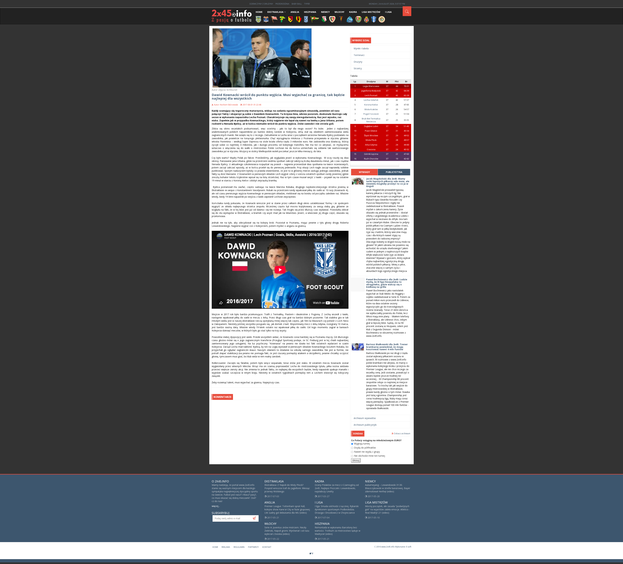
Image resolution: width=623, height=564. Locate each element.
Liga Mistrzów (371, 11)
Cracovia (371, 149)
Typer (307, 3)
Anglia (295, 11)
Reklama (226, 547)
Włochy (339, 11)
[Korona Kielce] (298, 19)
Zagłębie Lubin (371, 126)
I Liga (388, 11)
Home (259, 11)
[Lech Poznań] (306, 19)
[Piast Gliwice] (332, 19)
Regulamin (239, 547)
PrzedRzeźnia (282, 3)
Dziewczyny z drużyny (261, 3)
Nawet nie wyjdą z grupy (367, 451)
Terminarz (359, 55)
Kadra (353, 11)
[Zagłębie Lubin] (382, 19)
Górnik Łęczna (371, 153)
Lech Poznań (371, 95)
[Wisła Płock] (373, 19)
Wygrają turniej (362, 443)
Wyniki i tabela (361, 48)
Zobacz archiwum (402, 433)
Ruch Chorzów (371, 158)
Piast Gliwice (371, 130)
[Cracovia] (274, 19)
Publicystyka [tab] (394, 172)
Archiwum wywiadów (365, 418)
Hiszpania (310, 11)
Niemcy (325, 11)
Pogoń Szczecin (371, 113)
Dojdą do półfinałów (365, 447)
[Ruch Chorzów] (350, 19)
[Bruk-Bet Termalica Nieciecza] (266, 19)
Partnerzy (253, 547)
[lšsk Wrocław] (358, 19)
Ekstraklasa (275, 11)
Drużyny (358, 61)
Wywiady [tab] (364, 172)
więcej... (216, 506)
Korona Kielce (371, 104)
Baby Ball (297, 3)
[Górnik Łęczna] (282, 19)
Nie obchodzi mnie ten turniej (369, 455)
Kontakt (266, 547)
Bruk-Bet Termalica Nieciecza (371, 120)
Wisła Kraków (371, 109)
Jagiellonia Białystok (371, 90)
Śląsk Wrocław (371, 135)
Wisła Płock (371, 140)
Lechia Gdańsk (371, 99)
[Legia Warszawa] (324, 19)
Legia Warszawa (371, 86)
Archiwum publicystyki (365, 424)
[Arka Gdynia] (258, 19)
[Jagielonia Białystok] (290, 19)
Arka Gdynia (371, 144)
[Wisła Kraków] (366, 19)
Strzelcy (358, 68)
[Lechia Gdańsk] (315, 19)
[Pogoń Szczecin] (341, 19)
